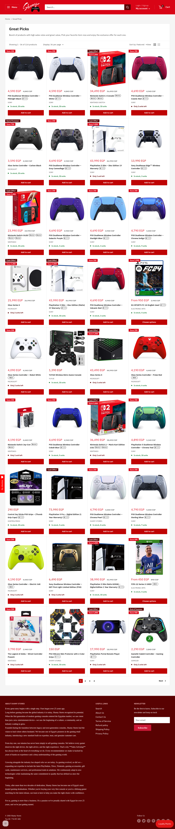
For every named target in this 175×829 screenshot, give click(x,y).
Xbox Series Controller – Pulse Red (146, 375)
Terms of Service (103, 721)
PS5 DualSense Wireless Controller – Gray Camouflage (65, 167)
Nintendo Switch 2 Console (102, 96)
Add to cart (26, 112)
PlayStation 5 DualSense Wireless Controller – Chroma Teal (146, 446)
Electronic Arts (138, 309)
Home (7, 19)
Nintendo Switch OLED (18, 235)
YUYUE (51, 379)
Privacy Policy (102, 733)
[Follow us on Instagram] (148, 820)
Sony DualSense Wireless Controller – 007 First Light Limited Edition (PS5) (65, 585)
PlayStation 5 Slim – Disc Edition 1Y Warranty (106, 167)
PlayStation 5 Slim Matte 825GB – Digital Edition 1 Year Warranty (105, 585)
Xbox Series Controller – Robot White (24, 375)
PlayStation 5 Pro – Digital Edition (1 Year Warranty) (65, 515)
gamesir (134, 661)
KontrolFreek (14, 521)
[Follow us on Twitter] (144, 820)
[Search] (127, 7)
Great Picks (17, 19)
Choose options (149, 322)
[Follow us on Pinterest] (153, 820)
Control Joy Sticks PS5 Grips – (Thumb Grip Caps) (25, 515)
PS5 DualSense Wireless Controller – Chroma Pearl (106, 515)
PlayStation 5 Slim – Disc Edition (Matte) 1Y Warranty (67, 306)
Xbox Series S (14, 305)
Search (99, 708)
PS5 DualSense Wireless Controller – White (65, 97)
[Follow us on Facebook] (139, 820)
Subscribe (142, 727)
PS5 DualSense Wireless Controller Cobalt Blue (64, 446)
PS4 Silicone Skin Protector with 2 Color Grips (67, 655)
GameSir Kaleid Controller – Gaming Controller (147, 655)
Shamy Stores (96, 521)
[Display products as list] (159, 44)
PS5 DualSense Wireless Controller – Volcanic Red (106, 306)
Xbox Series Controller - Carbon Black (24, 165)
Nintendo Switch (97, 102)
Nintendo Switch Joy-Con (19, 444)
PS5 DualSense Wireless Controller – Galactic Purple (65, 237)
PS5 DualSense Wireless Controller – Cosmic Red (147, 97)
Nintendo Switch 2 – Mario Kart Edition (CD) (107, 446)
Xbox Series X (96, 375)
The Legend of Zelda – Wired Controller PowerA (25, 655)
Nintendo (12, 242)
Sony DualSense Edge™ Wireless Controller (145, 167)
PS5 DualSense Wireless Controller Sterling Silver (146, 515)
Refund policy (102, 725)
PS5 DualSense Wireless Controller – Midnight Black (24, 97)
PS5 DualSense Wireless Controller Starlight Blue (105, 237)
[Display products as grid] (155, 44)
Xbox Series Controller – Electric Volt (24, 584)
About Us (100, 712)
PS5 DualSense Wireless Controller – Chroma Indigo (147, 237)
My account (142, 8)
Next (161, 681)
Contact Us (101, 717)
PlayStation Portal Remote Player (105, 654)
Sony (10, 102)
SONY (133, 451)
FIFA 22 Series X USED (141, 584)
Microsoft (12, 169)
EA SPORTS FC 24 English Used (145, 305)
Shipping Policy (102, 729)
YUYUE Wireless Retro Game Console (65, 375)
